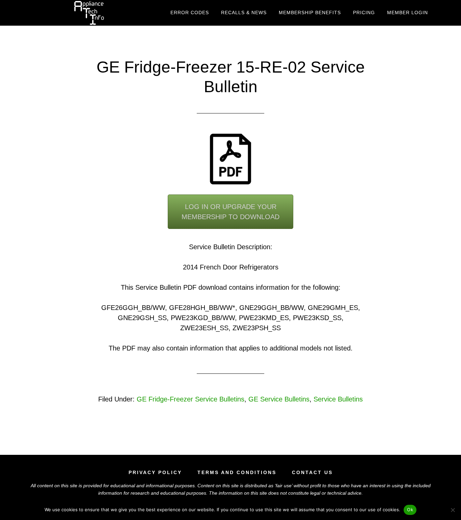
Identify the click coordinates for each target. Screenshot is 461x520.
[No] (452, 509)
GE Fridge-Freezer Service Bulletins (190, 399)
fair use (284, 485)
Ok (410, 509)
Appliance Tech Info (89, 13)
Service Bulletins (338, 399)
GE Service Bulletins (278, 399)
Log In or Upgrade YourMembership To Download (230, 211)
